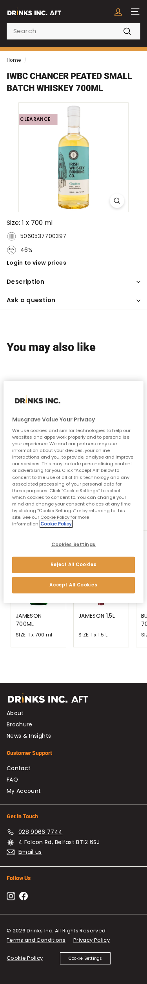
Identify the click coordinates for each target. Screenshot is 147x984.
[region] (73, 492)
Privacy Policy (91, 940)
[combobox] (73, 31)
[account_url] (118, 11)
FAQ (12, 779)
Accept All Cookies (73, 585)
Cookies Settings (73, 544)
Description (25, 282)
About (15, 713)
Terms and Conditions (36, 940)
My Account (24, 791)
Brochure (20, 724)
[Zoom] (117, 201)
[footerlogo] (73, 701)
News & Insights (29, 736)
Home (14, 60)
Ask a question (31, 300)
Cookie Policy (25, 958)
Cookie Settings (85, 958)
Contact (19, 768)
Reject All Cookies (73, 564)
